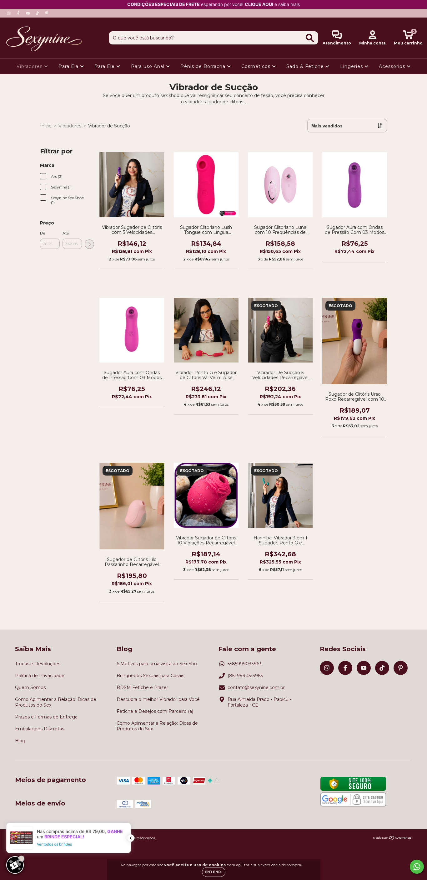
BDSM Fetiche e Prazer (142, 687)
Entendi (214, 872)
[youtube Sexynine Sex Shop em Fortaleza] (28, 13)
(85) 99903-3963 (245, 675)
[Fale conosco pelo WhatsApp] (417, 867)
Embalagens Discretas (39, 729)
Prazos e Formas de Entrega (46, 717)
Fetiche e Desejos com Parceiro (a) (155, 711)
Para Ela (69, 66)
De (42, 233)
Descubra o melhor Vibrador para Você (158, 699)
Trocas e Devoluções (37, 663)
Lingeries (352, 66)
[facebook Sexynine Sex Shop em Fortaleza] (18, 13)
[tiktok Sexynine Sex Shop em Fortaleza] (38, 13)
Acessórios (393, 66)
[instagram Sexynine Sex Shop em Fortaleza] (9, 13)
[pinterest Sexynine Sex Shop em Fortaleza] (47, 13)
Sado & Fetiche (305, 66)
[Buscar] (310, 38)
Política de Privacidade (39, 675)
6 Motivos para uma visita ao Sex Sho (157, 663)
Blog (20, 741)
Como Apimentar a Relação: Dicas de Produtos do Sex (55, 702)
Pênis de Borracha (203, 66)
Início (46, 126)
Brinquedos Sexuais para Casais (150, 675)
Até (66, 233)
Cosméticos (256, 66)
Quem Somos (30, 687)
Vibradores (30, 66)
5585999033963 (245, 663)
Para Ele (105, 66)
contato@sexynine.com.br (256, 687)
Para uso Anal (148, 66)
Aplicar (89, 244)
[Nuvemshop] (392, 838)
